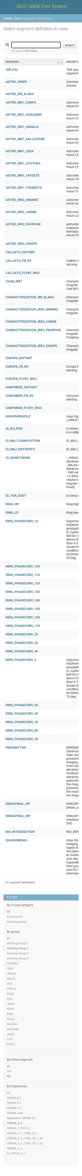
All (8, 911)
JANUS (11, 973)
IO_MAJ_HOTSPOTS (20, 449)
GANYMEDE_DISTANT (21, 387)
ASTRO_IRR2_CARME (21, 212)
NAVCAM (12, 1029)
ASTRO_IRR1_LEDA (19, 151)
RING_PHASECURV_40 (22, 651)
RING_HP (12, 504)
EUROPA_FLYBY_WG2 (21, 379)
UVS (9, 983)
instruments (14, 916)
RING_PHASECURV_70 (22, 722)
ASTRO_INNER (16, 82)
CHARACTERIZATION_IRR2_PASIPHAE (33, 330)
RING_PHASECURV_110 (23, 575)
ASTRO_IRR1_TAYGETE (22, 175)
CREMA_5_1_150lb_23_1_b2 (25, 1143)
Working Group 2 (17, 948)
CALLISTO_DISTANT (20, 252)
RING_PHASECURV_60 (22, 713)
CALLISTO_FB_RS (18, 260)
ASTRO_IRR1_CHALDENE (24, 114)
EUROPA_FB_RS (17, 366)
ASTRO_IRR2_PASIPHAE (23, 224)
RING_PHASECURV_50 (22, 705)
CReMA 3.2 (14, 1108)
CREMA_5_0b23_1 (18, 1128)
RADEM (12, 1024)
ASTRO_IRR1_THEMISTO (24, 187)
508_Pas (12, 69)
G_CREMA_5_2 (16, 1153)
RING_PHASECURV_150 (23, 609)
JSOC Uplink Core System (41, 6)
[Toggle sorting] (61, 62)
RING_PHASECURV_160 (23, 617)
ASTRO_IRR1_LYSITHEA (23, 163)
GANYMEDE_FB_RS (19, 396)
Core (17, 18)
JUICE (11, 1034)
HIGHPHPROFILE (18, 416)
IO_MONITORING (18, 458)
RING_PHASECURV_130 (23, 592)
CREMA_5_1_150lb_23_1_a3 (25, 1138)
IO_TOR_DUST (16, 495)
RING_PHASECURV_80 (22, 730)
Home (7, 18)
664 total (30, 51)
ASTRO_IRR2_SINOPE (21, 243)
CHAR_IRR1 (14, 281)
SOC (10, 1039)
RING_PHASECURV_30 (22, 643)
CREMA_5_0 (14, 1123)
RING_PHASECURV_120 (23, 583)
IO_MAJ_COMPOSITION (23, 441)
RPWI (10, 1009)
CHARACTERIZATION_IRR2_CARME (31, 321)
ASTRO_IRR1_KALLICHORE (25, 139)
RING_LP (12, 512)
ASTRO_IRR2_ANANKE (22, 200)
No (8, 1076)
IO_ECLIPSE (14, 428)
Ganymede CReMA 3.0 (21, 1118)
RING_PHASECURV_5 (21, 660)
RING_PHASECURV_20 (22, 634)
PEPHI (11, 1044)
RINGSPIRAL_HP (18, 804)
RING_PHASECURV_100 (23, 566)
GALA (10, 1019)
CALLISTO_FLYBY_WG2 (23, 273)
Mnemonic (12, 61)
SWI (9, 999)
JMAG (11, 1004)
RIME (10, 994)
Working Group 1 (17, 943)
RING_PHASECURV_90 (22, 739)
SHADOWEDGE (16, 840)
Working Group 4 (17, 958)
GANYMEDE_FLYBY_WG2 (24, 408)
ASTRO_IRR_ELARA (20, 94)
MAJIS (11, 978)
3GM (10, 1014)
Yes (9, 1071)
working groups (17, 921)
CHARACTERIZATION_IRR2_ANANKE (32, 309)
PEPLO (11, 988)
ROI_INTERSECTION (20, 832)
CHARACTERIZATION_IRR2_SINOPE (31, 346)
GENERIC (13, 963)
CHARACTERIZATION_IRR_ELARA (30, 297)
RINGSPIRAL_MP (18, 816)
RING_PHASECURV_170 (23, 626)
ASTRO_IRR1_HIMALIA (22, 127)
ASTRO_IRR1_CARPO (21, 102)
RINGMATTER (16, 747)
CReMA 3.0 (14, 1098)
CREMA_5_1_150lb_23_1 (22, 1133)
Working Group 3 (17, 953)
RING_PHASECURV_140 (23, 600)
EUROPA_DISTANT (19, 358)
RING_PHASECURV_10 (22, 521)
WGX (10, 968)
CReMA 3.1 (14, 1103)
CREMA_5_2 (14, 1148)
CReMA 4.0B (15, 1113)
